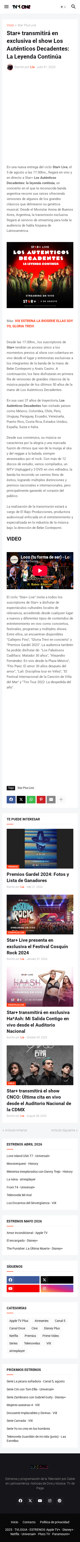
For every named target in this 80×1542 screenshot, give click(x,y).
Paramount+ (61, 1534)
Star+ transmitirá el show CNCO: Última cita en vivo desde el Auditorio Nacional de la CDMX (39, 1100)
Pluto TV (44, 1534)
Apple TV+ (53, 1529)
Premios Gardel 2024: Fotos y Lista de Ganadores (38, 877)
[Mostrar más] (61, 799)
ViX (48, 1343)
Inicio (10, 25)
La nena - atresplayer (21, 1179)
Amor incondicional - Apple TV (27, 1233)
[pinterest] (59, 1501)
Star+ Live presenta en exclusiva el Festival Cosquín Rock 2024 (37, 946)
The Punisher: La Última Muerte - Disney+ (35, 1248)
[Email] (51, 799)
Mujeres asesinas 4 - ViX (23, 1405)
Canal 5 (60, 1321)
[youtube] (23, 1288)
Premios (30, 1336)
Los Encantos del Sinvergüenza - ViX (31, 1203)
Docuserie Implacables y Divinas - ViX (32, 1413)
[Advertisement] (40, 117)
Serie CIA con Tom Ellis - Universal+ (30, 1389)
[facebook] (23, 1280)
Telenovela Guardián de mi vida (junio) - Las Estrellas (36, 1439)
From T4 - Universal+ (21, 1187)
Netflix (13, 1336)
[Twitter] (21, 799)
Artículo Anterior (16, 1130)
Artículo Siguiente (63, 1130)
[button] (6, 7)
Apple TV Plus (18, 1321)
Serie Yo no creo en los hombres (28, 1428)
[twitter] (57, 1280)
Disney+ (67, 1529)
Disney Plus (52, 1328)
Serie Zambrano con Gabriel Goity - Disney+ (36, 1397)
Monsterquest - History (22, 1163)
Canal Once (17, 1328)
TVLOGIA (20, 1529)
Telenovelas (32, 1343)
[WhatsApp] (31, 799)
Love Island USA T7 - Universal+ (28, 1156)
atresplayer (17, 1351)
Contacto (29, 1522)
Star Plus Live (27, 25)
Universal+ (29, 1534)
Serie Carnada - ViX (20, 1420)
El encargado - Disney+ (22, 1240)
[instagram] (57, 1288)
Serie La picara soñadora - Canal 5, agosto (36, 1381)
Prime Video (50, 1336)
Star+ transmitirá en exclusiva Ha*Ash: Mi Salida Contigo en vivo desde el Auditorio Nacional (38, 1022)
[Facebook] (11, 799)
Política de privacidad (54, 1522)
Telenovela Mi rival (19, 1195)
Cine (35, 1328)
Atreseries (41, 1321)
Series (13, 1343)
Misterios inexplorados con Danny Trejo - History (40, 1171)
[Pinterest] (41, 799)
